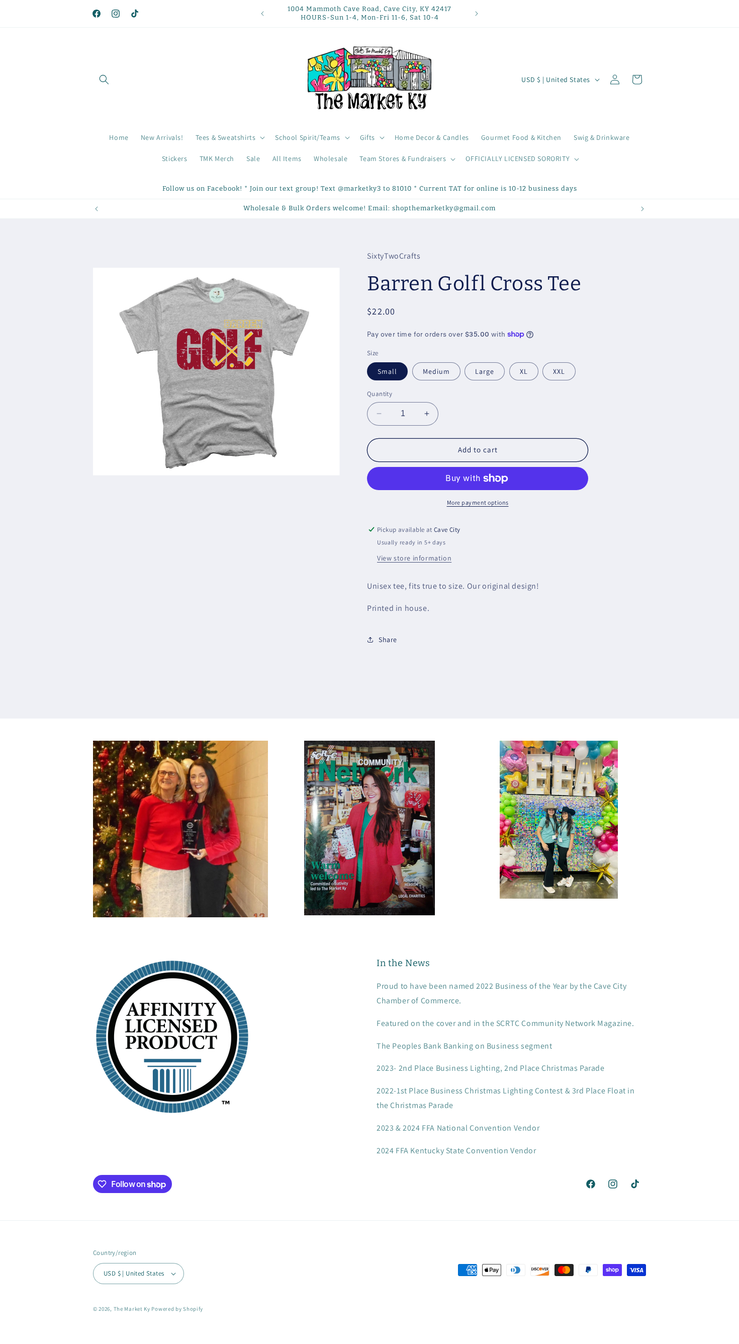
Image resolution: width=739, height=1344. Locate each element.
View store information (414, 558)
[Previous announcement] (262, 13)
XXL (559, 371)
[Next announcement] (477, 13)
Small (387, 371)
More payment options (478, 502)
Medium (436, 371)
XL (524, 371)
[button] (104, 79)
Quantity (379, 393)
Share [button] (388, 639)
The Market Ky (132, 1308)
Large (484, 371)
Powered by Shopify (177, 1308)
